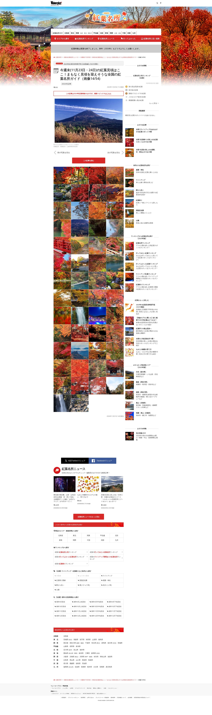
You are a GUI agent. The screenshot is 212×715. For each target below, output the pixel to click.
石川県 (65, 650)
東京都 (65, 643)
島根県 (90, 660)
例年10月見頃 (61, 606)
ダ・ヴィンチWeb (64, 693)
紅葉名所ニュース (107, 38)
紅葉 (105, 688)
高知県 (84, 663)
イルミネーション (112, 688)
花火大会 (89, 688)
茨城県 (120, 643)
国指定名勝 (83, 580)
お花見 (71, 688)
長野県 (72, 646)
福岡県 (65, 667)
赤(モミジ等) (107, 585)
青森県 (76, 639)
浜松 (98, 653)
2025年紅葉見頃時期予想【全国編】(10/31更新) (81, 64)
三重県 (87, 653)
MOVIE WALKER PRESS (89, 693)
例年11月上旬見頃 (80, 611)
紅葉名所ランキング (85, 38)
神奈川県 (73, 643)
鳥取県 (84, 660)
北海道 (66, 33)
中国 (124, 33)
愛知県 (65, 653)
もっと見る (153, 103)
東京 (85, 33)
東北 (72, 33)
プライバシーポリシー (73, 697)
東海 (106, 33)
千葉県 (87, 643)
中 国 (56, 660)
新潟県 (78, 646)
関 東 (56, 643)
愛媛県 (72, 663)
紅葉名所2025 (58, 33)
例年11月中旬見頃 (97, 611)
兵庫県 (82, 656)
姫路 (90, 657)
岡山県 (72, 660)
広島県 (65, 660)
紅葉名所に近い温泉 (152, 38)
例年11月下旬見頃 (115, 611)
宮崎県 (102, 667)
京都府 (72, 656)
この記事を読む (88, 160)
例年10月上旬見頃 (80, 606)
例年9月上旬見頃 (79, 602)
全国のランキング (65, 552)
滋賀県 (110, 656)
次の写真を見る (113, 152)
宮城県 (65, 639)
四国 (129, 33)
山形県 (94, 639)
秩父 (98, 643)
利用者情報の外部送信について (142, 697)
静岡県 (93, 653)
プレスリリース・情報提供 (102, 697)
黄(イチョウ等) (85, 585)
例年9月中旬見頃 (97, 602)
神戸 (86, 657)
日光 (114, 643)
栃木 (81, 33)
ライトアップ (107, 576)
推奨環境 (83, 697)
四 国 (56, 663)
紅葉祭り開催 (61, 580)
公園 (57, 590)
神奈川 (90, 33)
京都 (115, 33)
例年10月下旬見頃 (115, 606)
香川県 (65, 663)
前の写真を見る (63, 152)
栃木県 (110, 643)
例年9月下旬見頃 (114, 602)
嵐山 (76, 657)
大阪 (119, 33)
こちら (109, 93)
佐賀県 (77, 667)
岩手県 (82, 639)
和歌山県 (103, 656)
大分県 (95, 667)
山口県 (78, 660)
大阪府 (65, 656)
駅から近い (60, 585)
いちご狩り (65, 688)
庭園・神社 (107, 580)
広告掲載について (121, 697)
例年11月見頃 (61, 611)
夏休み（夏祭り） (97, 688)
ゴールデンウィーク (80, 688)
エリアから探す (63, 38)
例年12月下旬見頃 (115, 616)
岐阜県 (81, 653)
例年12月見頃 (61, 616)
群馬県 (103, 643)
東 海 (56, 653)
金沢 (70, 650)
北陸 (101, 33)
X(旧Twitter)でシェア (76, 460)
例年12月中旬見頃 (97, 616)
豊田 (75, 653)
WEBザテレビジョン (76, 693)
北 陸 (56, 650)
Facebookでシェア (104, 460)
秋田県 (88, 639)
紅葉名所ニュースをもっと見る (88, 517)
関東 (77, 33)
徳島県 (78, 663)
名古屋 (71, 653)
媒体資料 (113, 697)
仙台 (70, 640)
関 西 (56, 656)
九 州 (56, 667)
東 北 (56, 639)
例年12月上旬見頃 (80, 616)
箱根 (78, 643)
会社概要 (130, 697)
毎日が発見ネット (101, 693)
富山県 (76, 650)
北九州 (71, 667)
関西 (111, 33)
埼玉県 (93, 643)
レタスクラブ (55, 693)
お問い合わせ (90, 697)
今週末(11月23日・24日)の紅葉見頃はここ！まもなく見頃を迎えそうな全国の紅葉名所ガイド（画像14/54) (90, 74)
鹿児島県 (109, 667)
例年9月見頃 (60, 602)
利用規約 (64, 697)
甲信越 (96, 33)
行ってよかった (129, 38)
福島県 (100, 639)
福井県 (82, 650)
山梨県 (65, 646)
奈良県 (96, 656)
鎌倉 (82, 643)
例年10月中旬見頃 (97, 606)
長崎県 (83, 667)
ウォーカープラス (56, 688)
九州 (133, 33)
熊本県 (89, 667)
